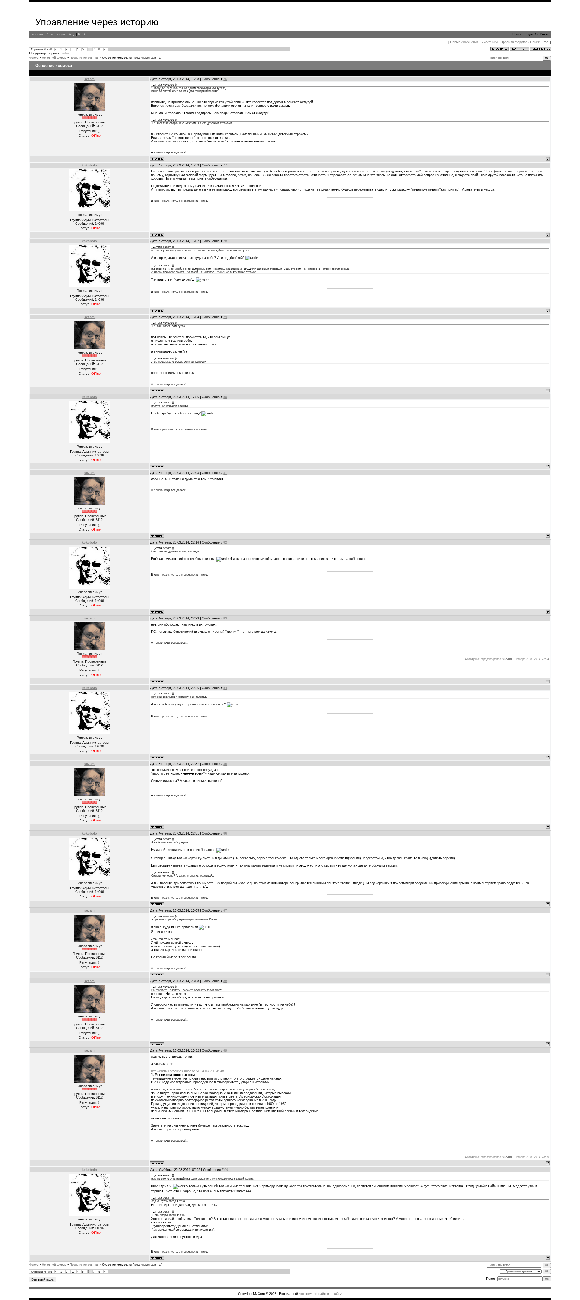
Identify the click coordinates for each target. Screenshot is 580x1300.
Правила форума (514, 42)
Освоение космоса (115, 57)
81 (225, 473)
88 (225, 981)
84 (225, 688)
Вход (71, 34)
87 (225, 910)
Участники (490, 42)
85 (225, 764)
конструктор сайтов (314, 1293)
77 (225, 165)
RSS (81, 34)
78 (225, 241)
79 (225, 317)
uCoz (338, 1293)
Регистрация (55, 34)
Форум (34, 57)
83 (225, 618)
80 (225, 397)
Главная (37, 34)
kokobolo (89, 165)
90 (226, 1169)
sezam (89, 79)
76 (225, 79)
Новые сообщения (464, 42)
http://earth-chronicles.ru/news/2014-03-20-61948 (187, 1071)
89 (225, 1050)
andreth (65, 53)
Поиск (535, 42)
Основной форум (54, 57)
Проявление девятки (84, 57)
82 (225, 542)
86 (225, 833)
